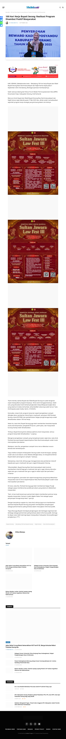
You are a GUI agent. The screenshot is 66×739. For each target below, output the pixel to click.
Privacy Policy (39, 729)
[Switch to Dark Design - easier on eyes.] (60, 7)
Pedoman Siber (10, 729)
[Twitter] (1, 20)
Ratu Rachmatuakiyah (48, 524)
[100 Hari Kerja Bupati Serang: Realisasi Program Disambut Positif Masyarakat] (33, 41)
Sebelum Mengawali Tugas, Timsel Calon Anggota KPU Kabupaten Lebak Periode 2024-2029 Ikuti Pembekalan (37, 703)
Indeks (48, 729)
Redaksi (30, 729)
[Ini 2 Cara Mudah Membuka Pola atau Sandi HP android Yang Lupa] (9, 688)
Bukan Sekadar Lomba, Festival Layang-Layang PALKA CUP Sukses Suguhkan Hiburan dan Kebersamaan (19, 593)
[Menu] (3, 7)
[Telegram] (1, 25)
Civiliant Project (29, 733)
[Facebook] (1, 17)
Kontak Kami (56, 729)
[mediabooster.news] (33, 7)
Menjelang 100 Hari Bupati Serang (24, 524)
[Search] (63, 7)
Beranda (7, 12)
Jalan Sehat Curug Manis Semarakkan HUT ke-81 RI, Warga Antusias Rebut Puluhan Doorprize (18, 567)
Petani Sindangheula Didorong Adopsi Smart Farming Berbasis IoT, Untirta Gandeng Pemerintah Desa (35, 661)
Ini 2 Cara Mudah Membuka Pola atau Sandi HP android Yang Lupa (33, 686)
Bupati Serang (10, 524)
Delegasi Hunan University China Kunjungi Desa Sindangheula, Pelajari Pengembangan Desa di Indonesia (46, 567)
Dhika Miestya (14, 22)
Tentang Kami (21, 729)
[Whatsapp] (1, 22)
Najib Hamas (38, 524)
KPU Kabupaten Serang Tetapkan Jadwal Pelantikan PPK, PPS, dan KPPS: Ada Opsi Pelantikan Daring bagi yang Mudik (37, 695)
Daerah (8, 642)
